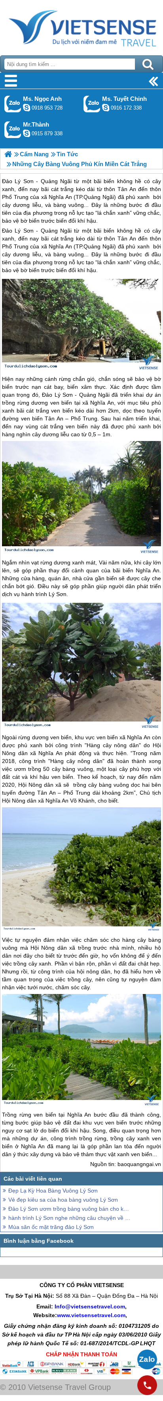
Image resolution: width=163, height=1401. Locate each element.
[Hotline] (147, 1385)
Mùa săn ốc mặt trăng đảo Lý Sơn (51, 1227)
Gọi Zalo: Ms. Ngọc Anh (13, 104)
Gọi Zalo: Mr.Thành (13, 129)
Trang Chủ (81, 25)
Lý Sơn (57, 594)
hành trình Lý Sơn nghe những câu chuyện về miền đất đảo (69, 1218)
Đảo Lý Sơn (18, 230)
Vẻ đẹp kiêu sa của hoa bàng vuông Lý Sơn (63, 1200)
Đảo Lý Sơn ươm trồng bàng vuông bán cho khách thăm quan (69, 1209)
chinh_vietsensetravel (106, 108)
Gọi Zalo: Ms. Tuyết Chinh (92, 104)
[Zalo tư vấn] (147, 1359)
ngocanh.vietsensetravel (26, 108)
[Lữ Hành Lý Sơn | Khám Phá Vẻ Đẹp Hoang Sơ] (8, 154)
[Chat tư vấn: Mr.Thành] (26, 133)
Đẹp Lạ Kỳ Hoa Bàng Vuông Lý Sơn (53, 1190)
